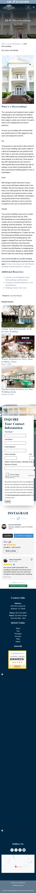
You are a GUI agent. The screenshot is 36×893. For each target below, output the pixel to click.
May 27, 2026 (6, 334)
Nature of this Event (19, 463)
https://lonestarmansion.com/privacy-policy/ (19, 495)
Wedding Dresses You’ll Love (16, 288)
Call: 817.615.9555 (18, 2)
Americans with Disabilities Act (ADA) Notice (14, 890)
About (18, 628)
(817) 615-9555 (21, 613)
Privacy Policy (30, 890)
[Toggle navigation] (28, 7)
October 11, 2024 (8, 394)
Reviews (18, 636)
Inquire (18, 641)
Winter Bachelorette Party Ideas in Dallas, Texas (17, 360)
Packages (18, 634)
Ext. (30, 454)
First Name (9, 432)
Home (4, 44)
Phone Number (10, 454)
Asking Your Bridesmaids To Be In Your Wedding (17, 330)
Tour (18, 631)
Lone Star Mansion (14, 44)
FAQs (18, 639)
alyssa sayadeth (15, 559)
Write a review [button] (11, 551)
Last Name (9, 439)
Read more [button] (7, 577)
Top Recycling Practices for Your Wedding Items (17, 390)
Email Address (10, 447)
